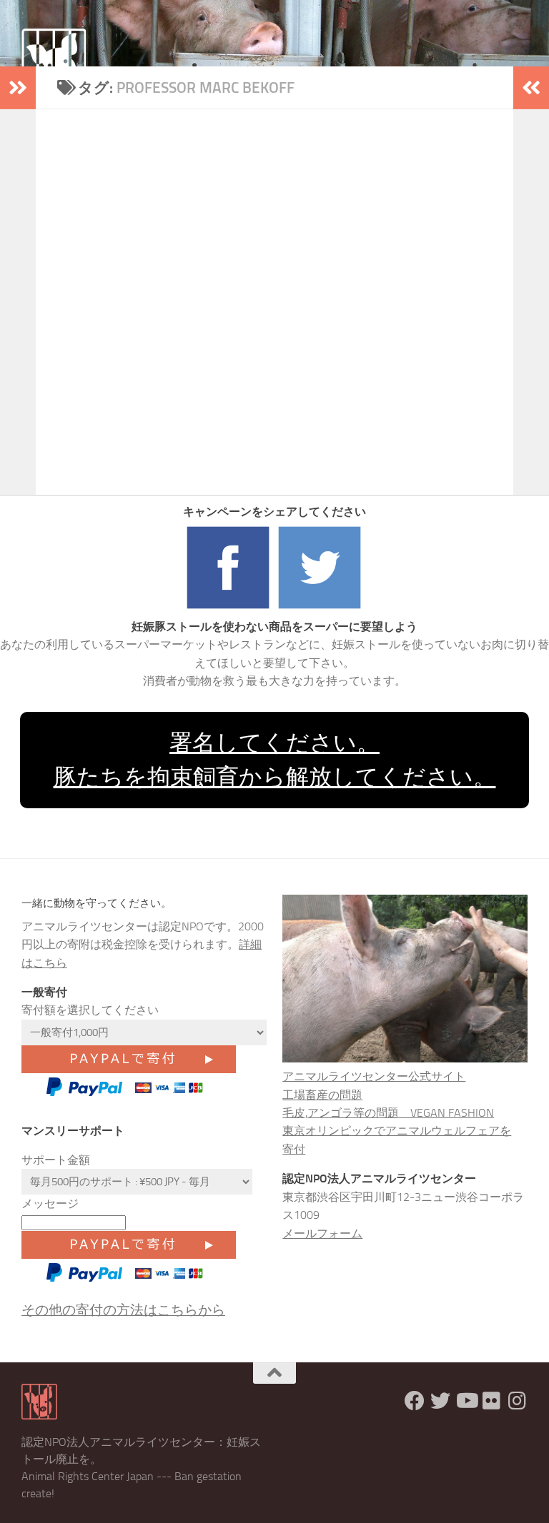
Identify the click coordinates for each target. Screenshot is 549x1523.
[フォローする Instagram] (518, 1401)
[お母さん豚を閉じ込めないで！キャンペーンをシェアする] (228, 608)
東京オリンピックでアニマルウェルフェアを (396, 1130)
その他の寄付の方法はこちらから (123, 1310)
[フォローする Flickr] (492, 1401)
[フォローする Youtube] (466, 1401)
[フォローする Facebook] (415, 1401)
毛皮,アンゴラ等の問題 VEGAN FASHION (388, 1113)
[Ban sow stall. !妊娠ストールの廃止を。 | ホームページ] (53, 61)
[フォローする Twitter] (440, 1401)
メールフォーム (322, 1233)
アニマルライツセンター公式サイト (373, 1076)
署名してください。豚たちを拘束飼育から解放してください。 (275, 759)
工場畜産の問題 (322, 1095)
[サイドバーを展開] (18, 87)
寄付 (293, 1149)
